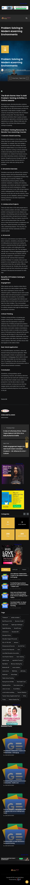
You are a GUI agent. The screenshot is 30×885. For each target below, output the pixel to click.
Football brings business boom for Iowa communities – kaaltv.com (19, 584)
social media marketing (8, 692)
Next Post (22, 78)
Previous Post (10, 428)
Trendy (24, 569)
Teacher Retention (21, 692)
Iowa (18, 649)
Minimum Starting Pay (16, 663)
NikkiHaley (14, 671)
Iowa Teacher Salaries (7, 656)
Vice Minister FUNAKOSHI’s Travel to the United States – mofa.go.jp (19, 575)
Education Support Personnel (9, 639)
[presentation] (24, 514)
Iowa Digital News (19, 877)
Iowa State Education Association (10, 653)
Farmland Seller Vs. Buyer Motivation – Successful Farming (18, 604)
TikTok (24, 696)
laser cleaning (20, 656)
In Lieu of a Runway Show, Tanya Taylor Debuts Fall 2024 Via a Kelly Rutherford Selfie (14, 433)
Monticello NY (5, 667)
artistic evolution (15, 617)
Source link (4, 399)
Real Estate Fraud (21, 681)
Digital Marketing (6, 628)
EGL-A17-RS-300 (6, 642)
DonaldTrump (17, 628)
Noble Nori (5, 674)
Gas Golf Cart (21, 646)
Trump (4, 699)
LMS (24, 158)
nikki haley (23, 671)
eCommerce (5, 631)
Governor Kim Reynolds (8, 649)
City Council (5, 624)
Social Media (16, 688)
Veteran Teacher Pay (14, 699)
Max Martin (5, 663)
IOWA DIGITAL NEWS (8, 415)
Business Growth (19, 621)
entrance (16, 642)
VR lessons (12, 357)
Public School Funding (8, 678)
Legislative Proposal (17, 660)
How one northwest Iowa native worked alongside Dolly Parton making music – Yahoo (19, 594)
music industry (16, 667)
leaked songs (5, 660)
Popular (15, 569)
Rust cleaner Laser (18, 685)
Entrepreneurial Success (8, 646)
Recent (6, 569)
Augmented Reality (21, 251)
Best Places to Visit (7, 621)
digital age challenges (17, 624)
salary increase (6, 688)
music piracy (5, 671)
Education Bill (15, 631)
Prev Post (15, 78)
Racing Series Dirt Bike (8, 681)
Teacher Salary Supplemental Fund (11, 696)
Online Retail (14, 674)
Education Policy (6, 635)
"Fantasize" (5, 617)
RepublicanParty (6, 685)
